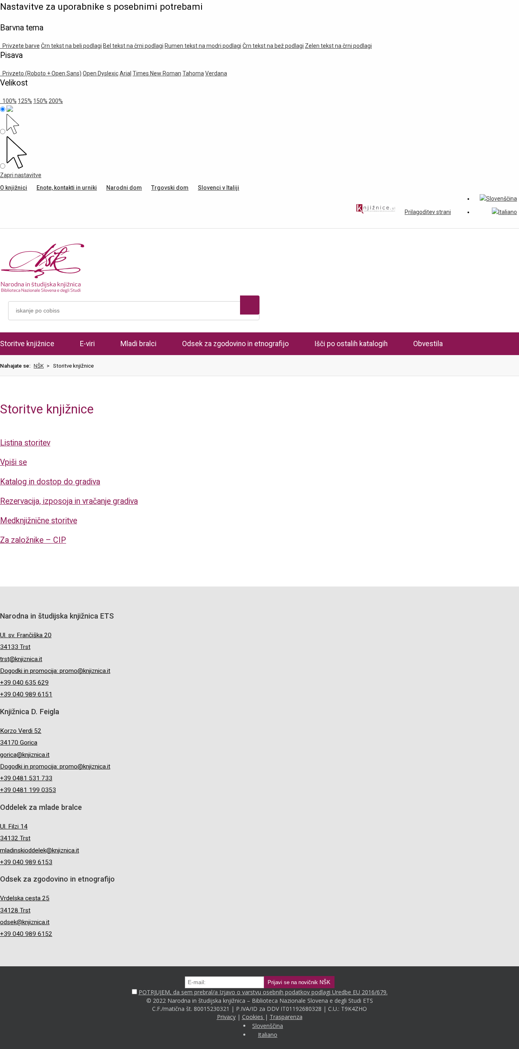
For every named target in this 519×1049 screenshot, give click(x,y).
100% (8, 101)
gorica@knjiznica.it (24, 754)
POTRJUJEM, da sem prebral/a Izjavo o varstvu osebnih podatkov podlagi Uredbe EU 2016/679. (263, 992)
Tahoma (193, 73)
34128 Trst (15, 910)
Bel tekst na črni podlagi (133, 46)
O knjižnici (13, 187)
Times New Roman (157, 73)
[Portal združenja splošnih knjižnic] (375, 210)
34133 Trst (15, 647)
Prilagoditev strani (428, 212)
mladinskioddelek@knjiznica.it (39, 850)
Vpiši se (13, 462)
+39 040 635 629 (24, 682)
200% (56, 101)
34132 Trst (15, 838)
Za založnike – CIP (33, 540)
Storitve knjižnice (27, 344)
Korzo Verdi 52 (20, 730)
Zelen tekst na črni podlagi (338, 46)
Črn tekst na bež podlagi (273, 46)
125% (25, 101)
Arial (125, 73)
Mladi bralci (138, 344)
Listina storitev (25, 442)
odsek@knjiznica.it (24, 922)
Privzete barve (20, 46)
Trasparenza (286, 1017)
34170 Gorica (18, 742)
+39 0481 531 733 (26, 778)
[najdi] (250, 305)
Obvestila (428, 344)
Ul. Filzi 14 (14, 826)
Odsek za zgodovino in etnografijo (235, 344)
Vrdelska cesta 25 (24, 898)
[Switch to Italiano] (504, 212)
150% (40, 101)
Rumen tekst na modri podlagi (203, 46)
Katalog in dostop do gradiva (50, 481)
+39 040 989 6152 (26, 934)
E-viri (87, 344)
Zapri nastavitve (20, 175)
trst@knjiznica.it (21, 659)
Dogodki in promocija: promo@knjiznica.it (55, 670)
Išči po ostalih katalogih (351, 344)
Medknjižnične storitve (38, 520)
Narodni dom (124, 187)
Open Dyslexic (100, 73)
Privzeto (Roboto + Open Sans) (40, 73)
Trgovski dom (170, 187)
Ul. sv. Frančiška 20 (25, 635)
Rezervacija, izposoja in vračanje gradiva (69, 501)
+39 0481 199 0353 (28, 790)
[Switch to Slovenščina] (498, 198)
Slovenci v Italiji (218, 187)
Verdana (216, 73)
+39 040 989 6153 (26, 862)
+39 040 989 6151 (26, 694)
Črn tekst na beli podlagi (71, 46)
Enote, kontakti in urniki (66, 187)
